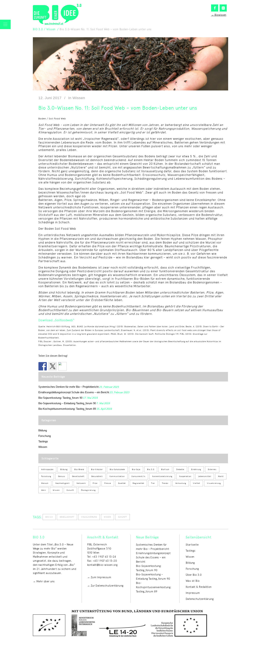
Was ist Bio (193, 580)
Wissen (51, 29)
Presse (107, 483)
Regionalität (138, 483)
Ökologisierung (88, 490)
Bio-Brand (79, 469)
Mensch (44, 483)
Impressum (193, 593)
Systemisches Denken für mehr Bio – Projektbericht (68, 386)
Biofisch (165, 469)
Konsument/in (138, 476)
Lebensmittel (204, 476)
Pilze (95, 483)
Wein (43, 490)
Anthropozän (47, 469)
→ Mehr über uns (44, 581)
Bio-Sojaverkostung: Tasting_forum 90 (60, 397)
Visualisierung (214, 483)
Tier (153, 483)
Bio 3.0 (150, 469)
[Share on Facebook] (42, 366)
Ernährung (196, 469)
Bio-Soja (136, 469)
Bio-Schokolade (117, 469)
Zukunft (70, 490)
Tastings (43, 441)
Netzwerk (81, 483)
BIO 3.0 (38, 29)
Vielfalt (196, 483)
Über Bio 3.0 (194, 574)
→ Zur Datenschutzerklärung (105, 585)
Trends (165, 483)
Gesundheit (97, 476)
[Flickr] (223, 8)
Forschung (44, 435)
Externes (212, 469)
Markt (221, 476)
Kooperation (185, 476)
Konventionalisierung (162, 476)
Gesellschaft (78, 476)
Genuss (61, 476)
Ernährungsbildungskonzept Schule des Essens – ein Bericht (73, 392)
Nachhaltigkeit (62, 483)
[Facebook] (214, 8)
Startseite (192, 544)
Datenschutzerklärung (199, 599)
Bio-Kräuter (97, 469)
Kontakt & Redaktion (199, 586)
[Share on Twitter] (52, 366)
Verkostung (180, 483)
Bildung (42, 430)
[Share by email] (62, 366)
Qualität (122, 483)
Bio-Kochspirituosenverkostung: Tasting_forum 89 (67, 408)
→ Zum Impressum (99, 577)
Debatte (180, 469)
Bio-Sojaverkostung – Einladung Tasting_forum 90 (67, 403)
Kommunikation (117, 476)
